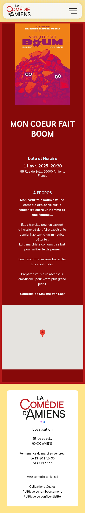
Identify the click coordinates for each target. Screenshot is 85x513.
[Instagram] (41, 422)
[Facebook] (44, 422)
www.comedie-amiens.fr (42, 476)
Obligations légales (42, 486)
